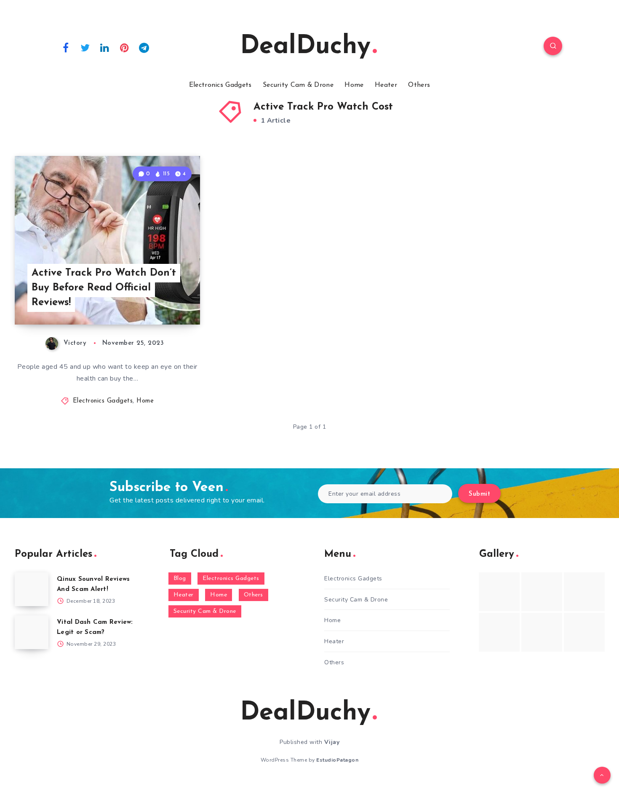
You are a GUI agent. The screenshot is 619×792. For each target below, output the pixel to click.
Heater (386, 85)
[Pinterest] (125, 47)
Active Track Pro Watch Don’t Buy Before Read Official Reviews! (104, 288)
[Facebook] (66, 47)
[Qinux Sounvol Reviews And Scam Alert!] (31, 589)
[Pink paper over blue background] (499, 591)
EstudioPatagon (337, 760)
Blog (179, 578)
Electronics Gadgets (220, 85)
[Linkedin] (105, 47)
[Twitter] (85, 47)
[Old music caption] (584, 591)
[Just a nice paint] (541, 632)
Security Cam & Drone (298, 85)
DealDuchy (305, 46)
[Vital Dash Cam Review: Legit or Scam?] (31, 632)
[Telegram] (144, 47)
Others (419, 85)
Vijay (332, 742)
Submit (479, 494)
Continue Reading (160, 299)
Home (353, 85)
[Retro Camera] (541, 591)
